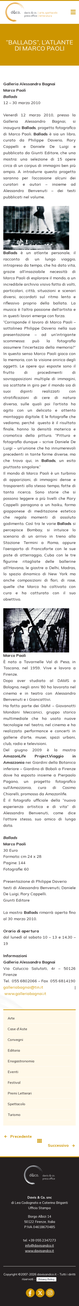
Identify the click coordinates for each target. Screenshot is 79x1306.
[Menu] (73, 12)
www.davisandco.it (39, 1251)
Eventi (13, 1072)
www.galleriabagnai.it (25, 993)
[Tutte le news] (39, 1140)
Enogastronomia (21, 1061)
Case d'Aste (17, 1029)
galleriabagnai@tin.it (23, 987)
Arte (11, 1018)
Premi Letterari (20, 1093)
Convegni (15, 1039)
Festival (14, 1082)
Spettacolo (16, 1104)
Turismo (14, 1114)
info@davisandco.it (39, 1245)
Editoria (14, 1050)
